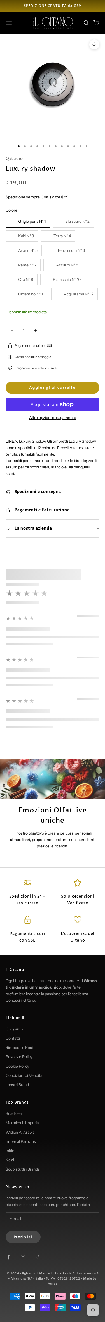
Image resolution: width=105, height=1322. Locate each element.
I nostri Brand (17, 1084)
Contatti (13, 1038)
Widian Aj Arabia (20, 1132)
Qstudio (14, 158)
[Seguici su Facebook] (8, 1257)
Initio (10, 1150)
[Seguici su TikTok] (37, 1257)
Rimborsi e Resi (19, 1047)
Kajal (10, 1159)
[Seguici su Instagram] (23, 1257)
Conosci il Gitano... (22, 1000)
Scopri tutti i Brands (23, 1169)
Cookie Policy (17, 1066)
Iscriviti (23, 1237)
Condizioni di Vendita (24, 1075)
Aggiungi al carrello (52, 387)
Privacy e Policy (19, 1056)
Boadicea (14, 1113)
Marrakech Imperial (22, 1122)
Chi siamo (14, 1029)
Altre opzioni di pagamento (52, 417)
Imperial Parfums (21, 1141)
